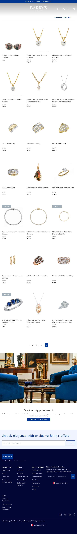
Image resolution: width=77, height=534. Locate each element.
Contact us (6, 470)
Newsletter (36, 483)
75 (41, 345)
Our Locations (37, 477)
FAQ (3, 474)
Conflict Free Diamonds (6, 508)
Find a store (6, 477)
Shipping (20, 474)
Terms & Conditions (6, 500)
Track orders (21, 480)
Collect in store (22, 477)
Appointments (37, 474)
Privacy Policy (7, 504)
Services (35, 480)
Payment (20, 470)
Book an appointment (39, 419)
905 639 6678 (7, 482)
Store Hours (36, 470)
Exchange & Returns (21, 484)
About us (35, 486)
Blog (34, 490)
